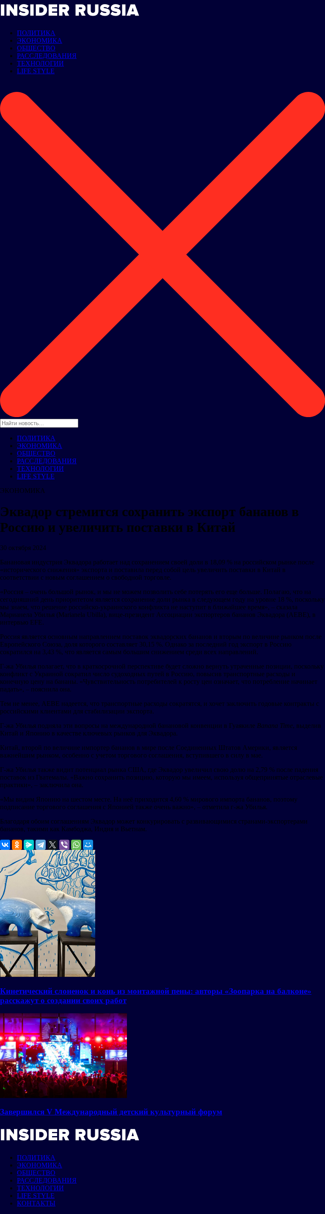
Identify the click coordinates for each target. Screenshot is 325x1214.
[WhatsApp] (76, 845)
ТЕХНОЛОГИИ (40, 63)
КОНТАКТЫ (36, 1203)
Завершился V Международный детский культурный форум (111, 1111)
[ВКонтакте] (5, 845)
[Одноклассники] (17, 845)
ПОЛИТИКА (36, 32)
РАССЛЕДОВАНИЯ (47, 55)
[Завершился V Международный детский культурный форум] (63, 1095)
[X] (52, 845)
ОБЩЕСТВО (36, 48)
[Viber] (64, 845)
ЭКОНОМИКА (39, 40)
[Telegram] (41, 845)
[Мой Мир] (88, 845)
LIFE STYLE (36, 71)
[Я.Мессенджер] (29, 845)
